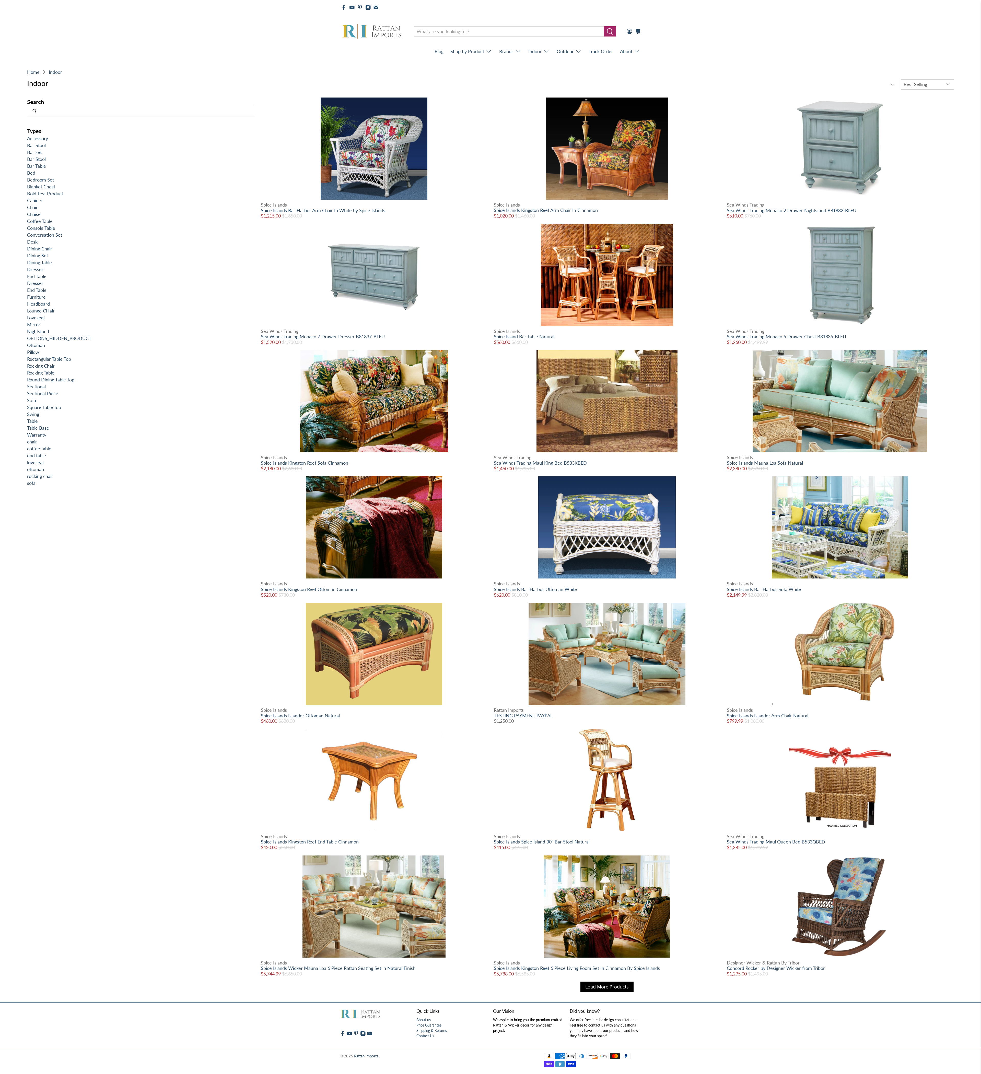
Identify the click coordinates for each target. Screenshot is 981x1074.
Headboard (38, 304)
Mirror (33, 324)
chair (32, 441)
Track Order (601, 51)
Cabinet (35, 200)
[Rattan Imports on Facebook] (344, 7)
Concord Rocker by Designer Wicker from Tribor (776, 968)
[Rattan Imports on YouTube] (352, 7)
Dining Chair (39, 248)
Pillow (33, 352)
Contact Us (425, 1036)
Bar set (34, 152)
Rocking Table (40, 373)
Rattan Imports (366, 1056)
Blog (439, 51)
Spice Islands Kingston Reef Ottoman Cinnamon (309, 589)
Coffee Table (40, 221)
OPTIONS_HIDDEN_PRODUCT (59, 338)
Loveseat (36, 317)
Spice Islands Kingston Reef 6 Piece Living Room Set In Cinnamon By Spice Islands (577, 968)
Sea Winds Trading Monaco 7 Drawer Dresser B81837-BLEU (323, 336)
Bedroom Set (40, 180)
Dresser (35, 269)
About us (423, 1020)
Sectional (36, 386)
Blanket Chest (41, 186)
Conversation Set (44, 235)
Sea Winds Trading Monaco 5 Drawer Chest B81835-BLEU (786, 336)
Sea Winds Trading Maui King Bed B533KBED (540, 463)
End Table (36, 276)
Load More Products (607, 987)
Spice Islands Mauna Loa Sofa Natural (765, 463)
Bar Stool (36, 145)
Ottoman (36, 345)
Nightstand (38, 331)
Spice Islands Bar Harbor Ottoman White (535, 589)
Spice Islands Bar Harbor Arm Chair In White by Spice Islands (323, 210)
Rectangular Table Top (49, 359)
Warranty (36, 435)
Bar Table (36, 166)
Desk (32, 242)
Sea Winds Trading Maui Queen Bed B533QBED (776, 841)
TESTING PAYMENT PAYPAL (523, 715)
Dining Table (39, 262)
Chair (32, 207)
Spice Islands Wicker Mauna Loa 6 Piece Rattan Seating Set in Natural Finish (338, 968)
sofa (31, 483)
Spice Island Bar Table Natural (524, 336)
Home (33, 72)
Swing (33, 414)
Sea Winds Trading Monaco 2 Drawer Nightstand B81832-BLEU (791, 210)
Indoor (55, 72)
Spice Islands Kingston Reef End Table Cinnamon (310, 841)
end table (36, 455)
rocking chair (40, 476)
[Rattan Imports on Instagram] (368, 7)
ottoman (35, 469)
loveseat (35, 462)
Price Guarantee (428, 1025)
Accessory (37, 138)
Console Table (41, 228)
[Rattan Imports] (373, 31)
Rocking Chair (41, 366)
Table (32, 421)
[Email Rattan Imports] (376, 7)
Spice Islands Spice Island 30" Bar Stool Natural (542, 841)
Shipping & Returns (431, 1030)
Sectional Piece (42, 393)
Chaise (34, 214)
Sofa (31, 400)
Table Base (38, 428)
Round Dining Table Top (50, 379)
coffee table (39, 448)
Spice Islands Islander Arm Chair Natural (767, 715)
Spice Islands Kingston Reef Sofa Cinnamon (304, 463)
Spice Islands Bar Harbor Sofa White (764, 589)
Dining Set (37, 255)
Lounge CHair (41, 310)
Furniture (36, 297)
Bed (31, 173)
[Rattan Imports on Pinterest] (360, 7)
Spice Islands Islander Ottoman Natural (300, 715)
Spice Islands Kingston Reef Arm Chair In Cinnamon (546, 210)
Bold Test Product (45, 193)
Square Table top (44, 407)
